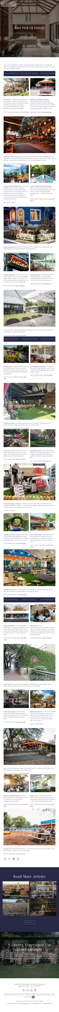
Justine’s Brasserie (9, 274)
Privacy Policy (19, 1001)
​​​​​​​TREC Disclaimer (36, 1003)
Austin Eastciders (9, 625)
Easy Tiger (7, 684)
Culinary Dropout (9, 423)
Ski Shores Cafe (35, 274)
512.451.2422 (41, 984)
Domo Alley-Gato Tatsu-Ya (12, 156)
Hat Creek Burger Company (12, 503)
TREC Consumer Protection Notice (33, 1001)
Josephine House (9, 247)
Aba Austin (7, 99)
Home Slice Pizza (35, 450)
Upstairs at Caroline (10, 589)
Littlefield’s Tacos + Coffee (12, 534)
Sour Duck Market (36, 534)
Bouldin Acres (8, 366)
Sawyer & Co (34, 795)
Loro (5, 768)
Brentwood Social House (37, 366)
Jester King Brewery (36, 711)
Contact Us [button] (29, 965)
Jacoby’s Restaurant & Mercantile (40, 186)
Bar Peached (34, 625)
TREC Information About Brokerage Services (19, 1003)
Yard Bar (6, 848)
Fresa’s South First (9, 711)
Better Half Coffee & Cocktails (39, 99)
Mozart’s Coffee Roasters (11, 795)
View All (29, 922)
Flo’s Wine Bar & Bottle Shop (12, 186)
